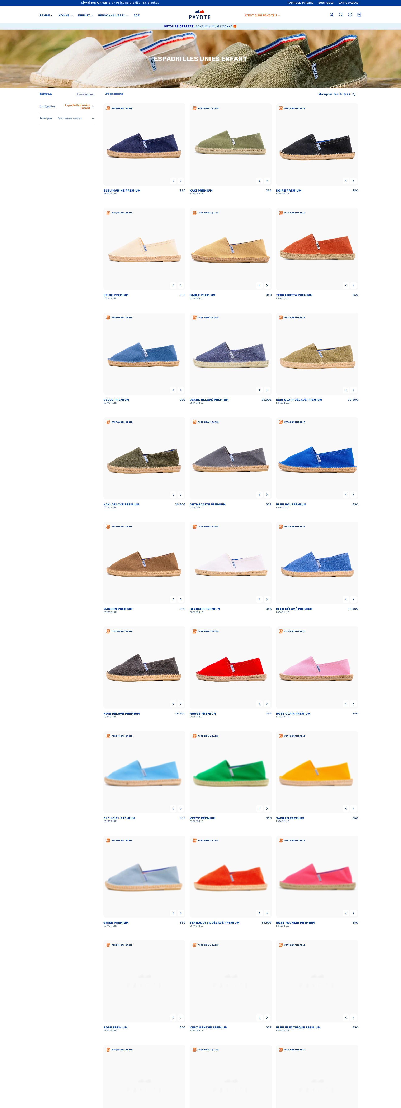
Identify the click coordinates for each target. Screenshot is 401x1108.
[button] (46, 15)
